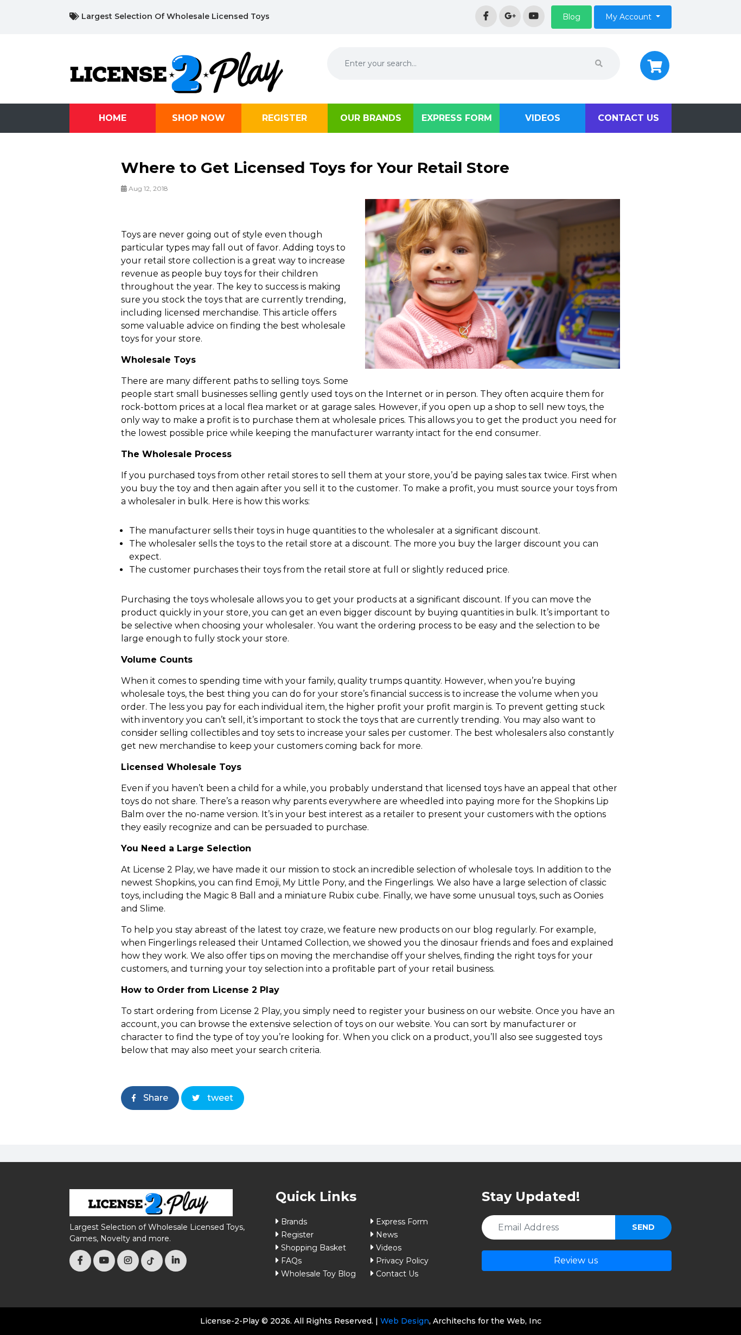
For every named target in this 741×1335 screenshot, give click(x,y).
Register (284, 118)
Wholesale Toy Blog (318, 1274)
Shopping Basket (313, 1248)
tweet (219, 1098)
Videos (542, 118)
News (387, 1235)
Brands (294, 1222)
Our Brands (370, 118)
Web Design (404, 1321)
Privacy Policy (402, 1261)
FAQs (291, 1261)
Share (154, 1098)
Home (112, 118)
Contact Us (628, 118)
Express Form (456, 118)
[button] (571, 17)
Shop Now (198, 118)
